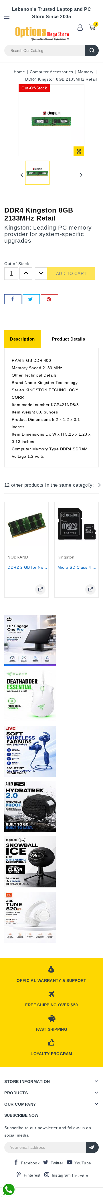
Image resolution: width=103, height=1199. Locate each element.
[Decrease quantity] (41, 273)
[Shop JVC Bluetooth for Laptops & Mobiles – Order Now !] (30, 751)
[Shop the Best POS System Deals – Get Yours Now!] (30, 640)
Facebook (30, 1163)
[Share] (13, 299)
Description (22, 339)
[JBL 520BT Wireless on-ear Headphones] (30, 917)
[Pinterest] (49, 299)
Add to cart (71, 273)
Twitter (57, 1163)
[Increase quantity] (25, 273)
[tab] (22, 339)
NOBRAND (17, 557)
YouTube (82, 1163)
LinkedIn (80, 1175)
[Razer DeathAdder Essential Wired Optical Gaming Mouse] (30, 695)
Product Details (68, 339)
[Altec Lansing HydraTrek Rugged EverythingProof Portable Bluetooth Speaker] (30, 806)
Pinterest (32, 1175)
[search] (92, 50)
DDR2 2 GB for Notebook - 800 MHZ (42, 567)
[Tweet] (31, 299)
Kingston (66, 557)
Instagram (61, 1175)
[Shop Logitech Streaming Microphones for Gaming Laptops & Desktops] (30, 861)
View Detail (40, 589)
